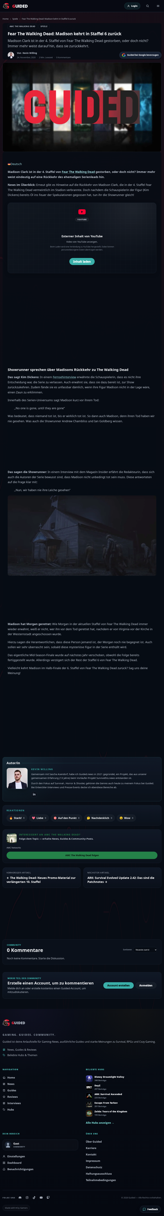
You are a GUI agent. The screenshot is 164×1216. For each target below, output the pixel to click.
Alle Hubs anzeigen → (100, 1123)
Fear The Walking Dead (78, 172)
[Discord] (20, 1197)
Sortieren (127, 949)
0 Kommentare (63, 57)
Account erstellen (118, 985)
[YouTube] (41, 1197)
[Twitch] (48, 1197)
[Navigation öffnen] (158, 6)
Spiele (15, 18)
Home (5, 18)
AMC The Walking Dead (22, 26)
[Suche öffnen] (147, 6)
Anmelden (145, 985)
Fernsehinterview (64, 377)
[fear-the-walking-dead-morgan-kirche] (82, 535)
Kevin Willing (30, 52)
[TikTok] (34, 1197)
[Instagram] (27, 1197)
